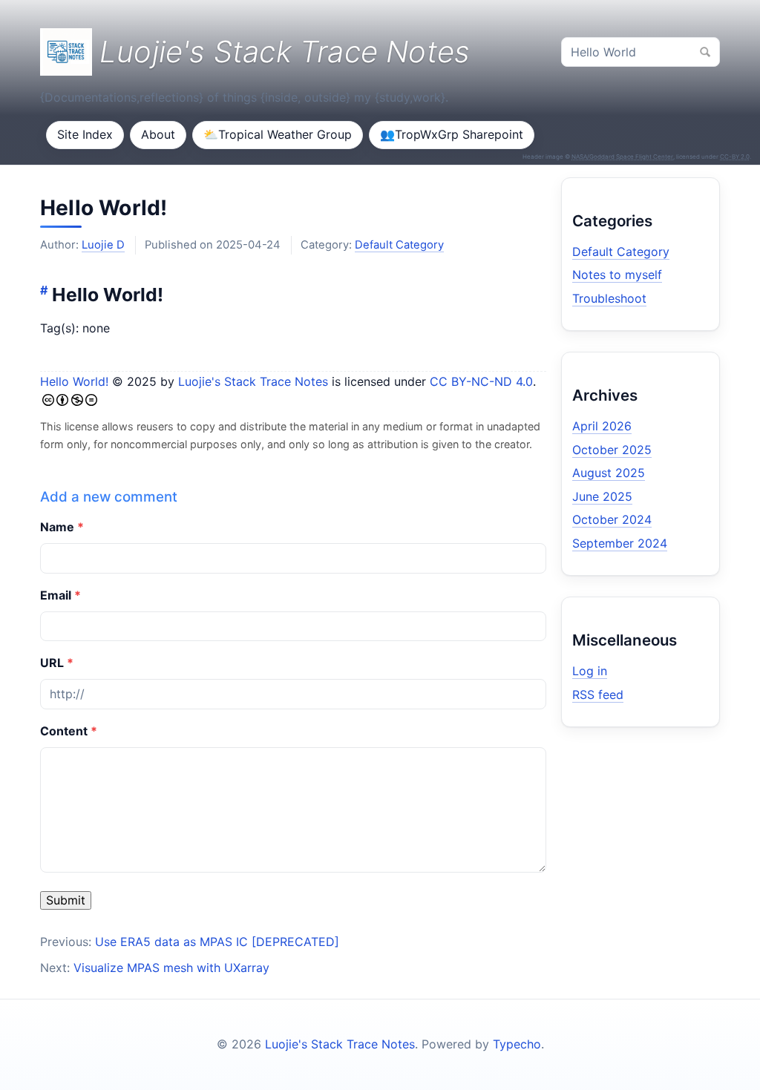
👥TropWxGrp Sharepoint (451, 134)
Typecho (517, 1044)
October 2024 (612, 519)
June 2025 (602, 496)
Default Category (399, 245)
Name (57, 526)
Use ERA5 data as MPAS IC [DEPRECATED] (217, 941)
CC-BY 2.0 (735, 156)
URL (52, 662)
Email (55, 595)
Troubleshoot (609, 298)
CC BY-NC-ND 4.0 (481, 381)
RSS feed (597, 694)
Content (64, 730)
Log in (589, 670)
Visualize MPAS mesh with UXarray (171, 967)
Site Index (85, 134)
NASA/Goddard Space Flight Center (622, 156)
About (158, 134)
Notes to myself (617, 274)
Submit (65, 900)
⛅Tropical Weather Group (277, 134)
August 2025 (608, 472)
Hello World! (103, 207)
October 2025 (612, 449)
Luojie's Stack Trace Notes (253, 381)
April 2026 (602, 425)
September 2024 (619, 543)
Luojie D (103, 245)
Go (705, 52)
